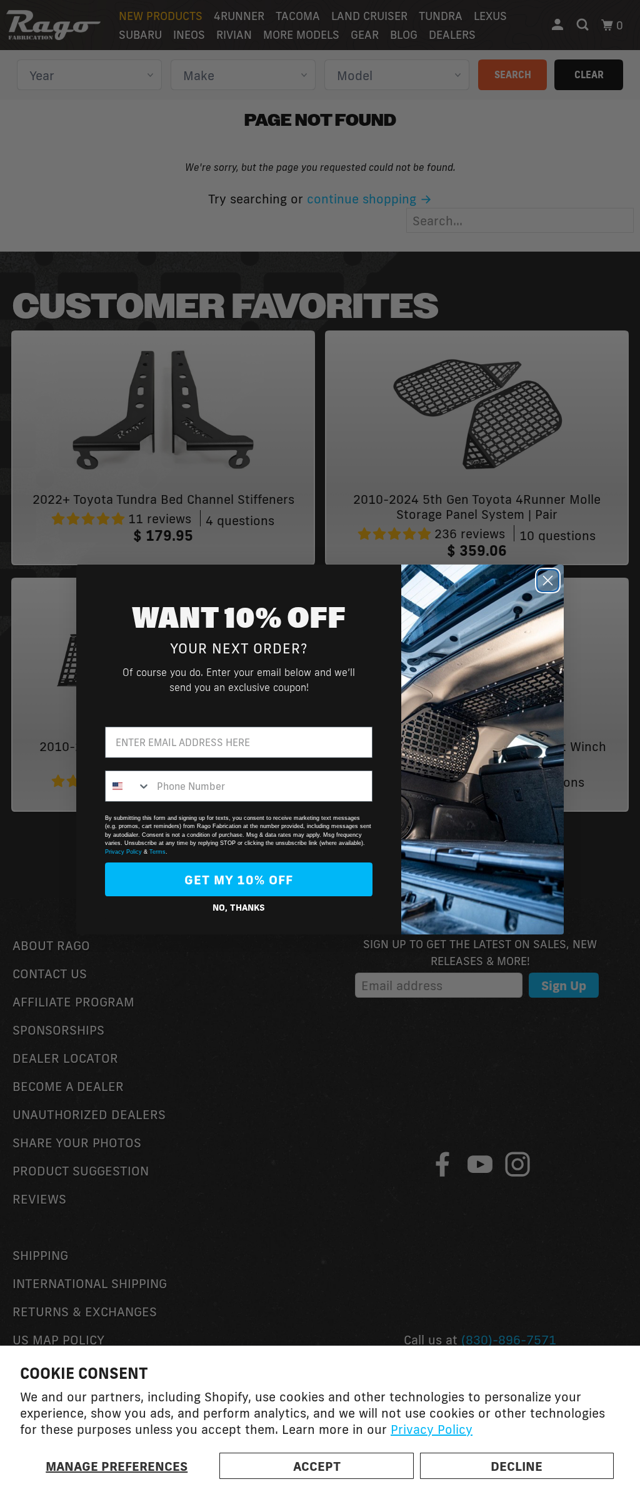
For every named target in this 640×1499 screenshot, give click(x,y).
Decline (516, 1466)
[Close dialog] (548, 580)
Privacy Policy (431, 1429)
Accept (317, 1466)
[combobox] (128, 786)
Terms (157, 852)
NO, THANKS (238, 907)
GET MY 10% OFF (238, 879)
